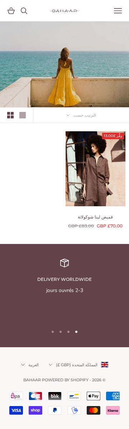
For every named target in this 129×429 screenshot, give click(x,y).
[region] (64, 289)
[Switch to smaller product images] (10, 115)
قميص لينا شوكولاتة (95, 217)
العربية (33, 364)
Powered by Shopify (65, 379)
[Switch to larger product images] (22, 115)
